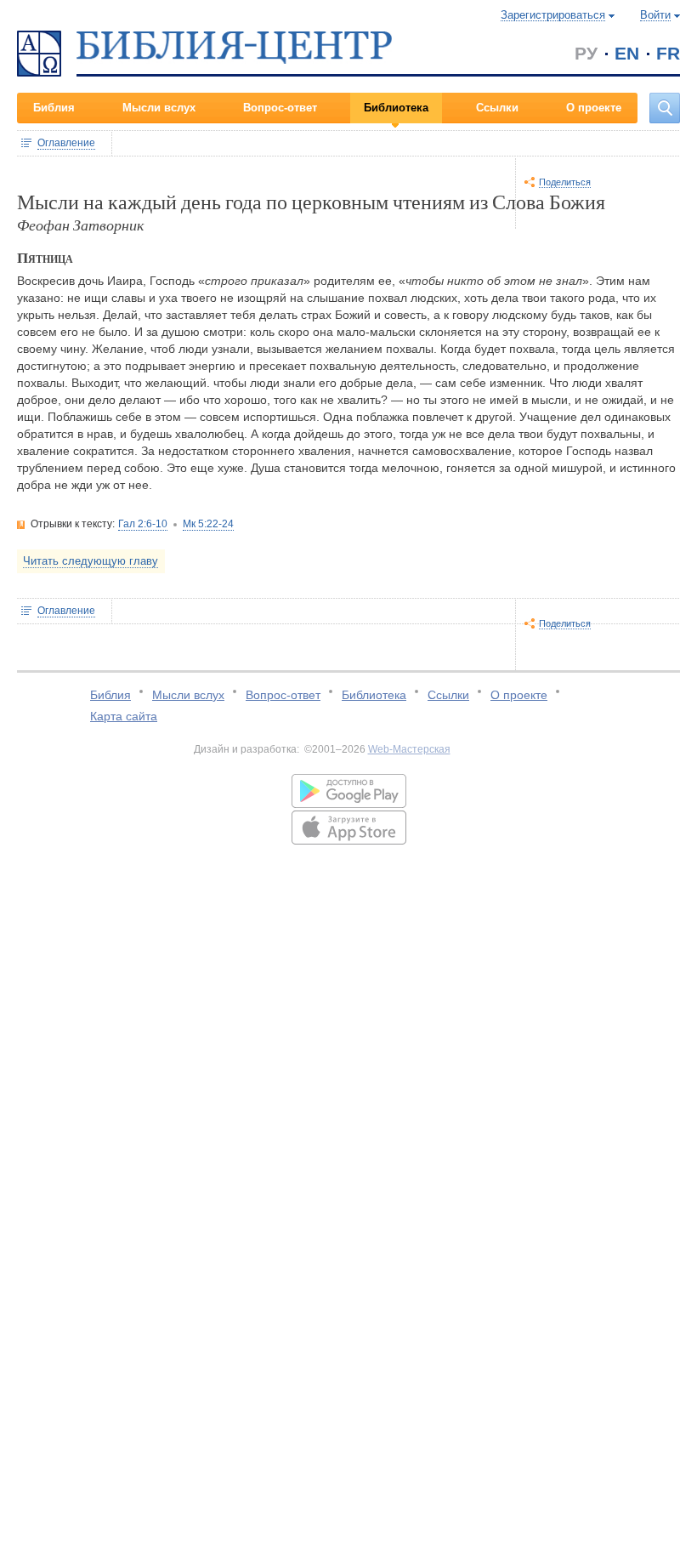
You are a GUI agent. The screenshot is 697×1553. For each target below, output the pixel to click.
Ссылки (497, 107)
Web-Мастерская (409, 749)
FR (668, 53)
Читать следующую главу (90, 561)
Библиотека (396, 107)
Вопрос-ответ (280, 107)
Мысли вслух (159, 107)
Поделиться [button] (565, 182)
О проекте (593, 107)
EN (627, 53)
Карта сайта (123, 716)
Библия (54, 107)
